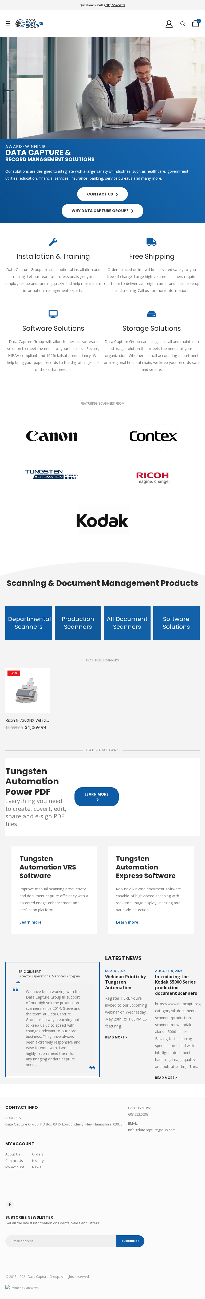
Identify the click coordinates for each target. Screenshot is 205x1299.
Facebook (10, 1204)
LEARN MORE (97, 794)
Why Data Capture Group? (100, 210)
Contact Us (14, 1160)
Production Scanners (78, 623)
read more (115, 1037)
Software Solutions (176, 623)
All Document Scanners (127, 623)
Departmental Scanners (29, 623)
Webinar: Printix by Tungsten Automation (125, 982)
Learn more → (33, 922)
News (36, 1167)
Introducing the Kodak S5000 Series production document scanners (176, 985)
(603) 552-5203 (114, 5)
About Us (12, 1154)
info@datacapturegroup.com (152, 1129)
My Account (14, 1167)
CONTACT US (100, 194)
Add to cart (41, 677)
